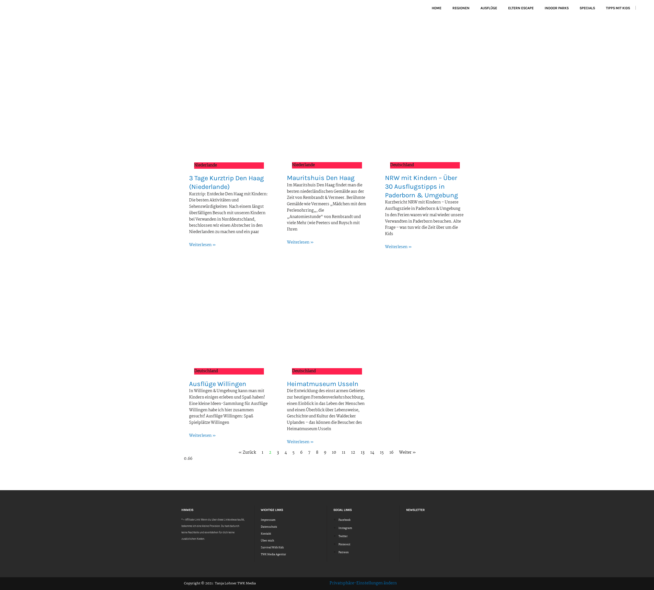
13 (363, 452)
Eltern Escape (521, 8)
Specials (587, 8)
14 (372, 452)
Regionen (461, 8)
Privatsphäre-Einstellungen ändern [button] (363, 583)
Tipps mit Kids (618, 8)
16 (391, 452)
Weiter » (407, 452)
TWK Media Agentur (273, 554)
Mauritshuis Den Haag (321, 178)
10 (334, 452)
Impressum (268, 520)
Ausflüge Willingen (217, 384)
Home (436, 8)
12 (353, 452)
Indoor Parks (557, 8)
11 (343, 452)
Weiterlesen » (202, 245)
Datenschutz (269, 527)
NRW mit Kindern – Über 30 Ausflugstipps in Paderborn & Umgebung (421, 186)
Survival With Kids (272, 548)
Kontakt (266, 534)
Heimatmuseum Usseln (322, 384)
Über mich (267, 541)
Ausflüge (489, 8)
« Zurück (247, 452)
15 (382, 452)
